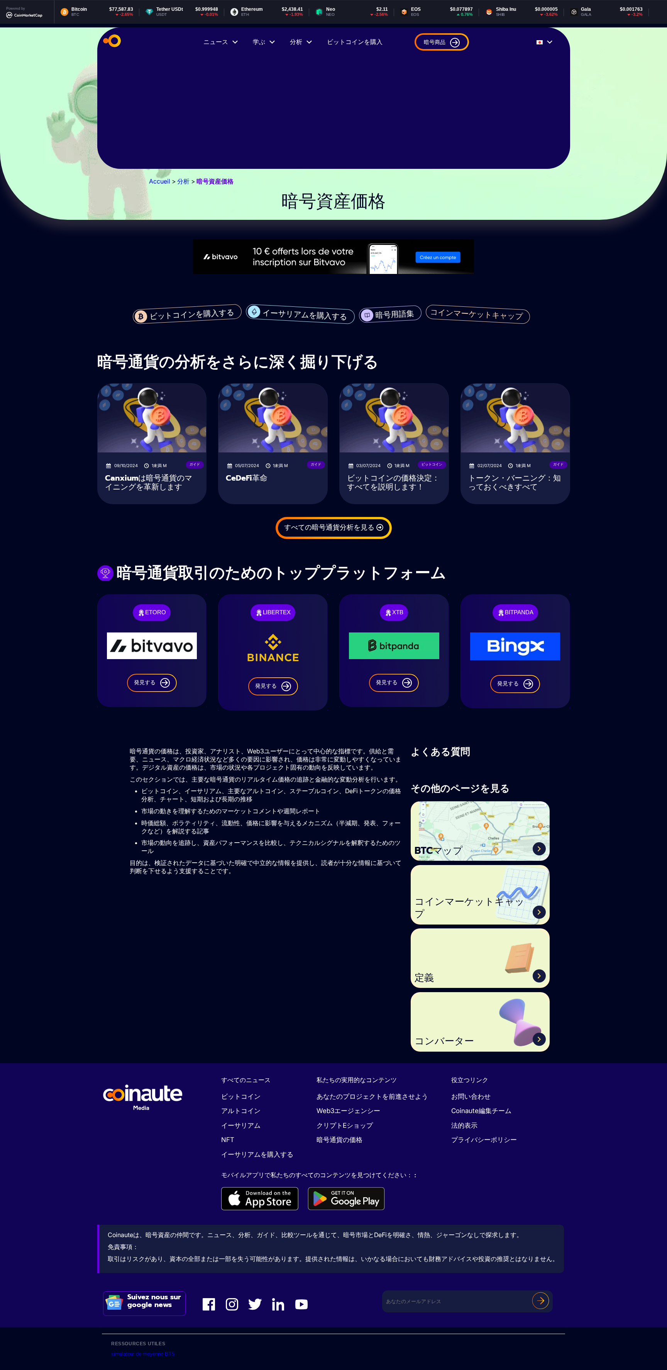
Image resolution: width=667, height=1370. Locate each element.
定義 (424, 978)
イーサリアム (241, 1125)
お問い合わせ (471, 1096)
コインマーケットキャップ (470, 908)
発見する (145, 682)
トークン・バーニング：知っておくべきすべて (514, 482)
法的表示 (464, 1125)
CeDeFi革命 (246, 478)
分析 (296, 42)
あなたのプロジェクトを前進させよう (372, 1096)
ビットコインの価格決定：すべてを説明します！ (393, 482)
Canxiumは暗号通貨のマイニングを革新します (148, 482)
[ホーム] (112, 42)
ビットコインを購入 (355, 42)
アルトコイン (241, 1111)
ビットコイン (241, 1096)
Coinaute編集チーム (481, 1111)
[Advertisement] (334, 115)
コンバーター (444, 1041)
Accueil (159, 181)
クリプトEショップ (345, 1125)
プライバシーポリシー (484, 1140)
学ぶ (259, 42)
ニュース (215, 42)
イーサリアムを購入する (257, 1154)
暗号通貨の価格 (339, 1140)
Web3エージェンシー (348, 1111)
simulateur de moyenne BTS (143, 1354)
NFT (227, 1140)
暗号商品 (434, 42)
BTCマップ (439, 850)
